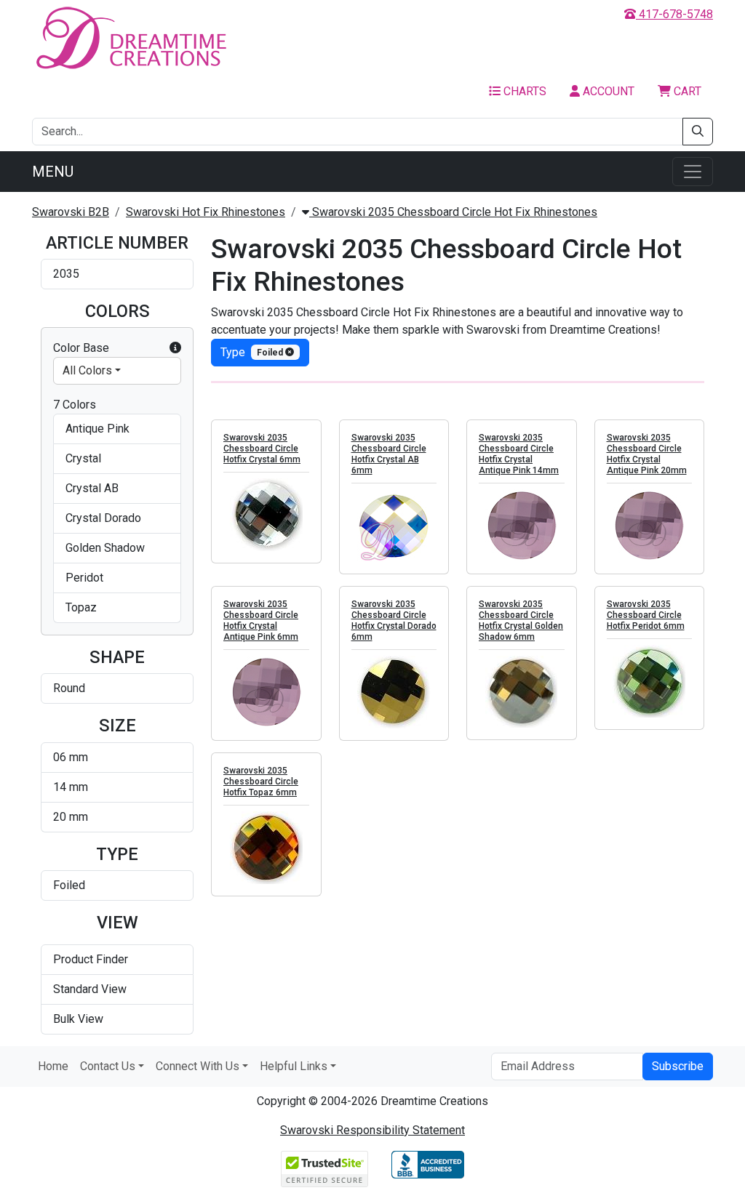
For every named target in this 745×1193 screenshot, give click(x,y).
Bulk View (78, 1019)
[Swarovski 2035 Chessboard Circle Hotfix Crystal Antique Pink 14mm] (522, 525)
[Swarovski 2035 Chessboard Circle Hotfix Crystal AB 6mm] (394, 525)
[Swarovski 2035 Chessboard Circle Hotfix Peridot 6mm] (650, 681)
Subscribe (678, 1066)
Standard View (90, 989)
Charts (523, 91)
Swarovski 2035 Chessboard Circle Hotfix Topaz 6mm (260, 782)
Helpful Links (293, 1066)
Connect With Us (197, 1066)
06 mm (70, 757)
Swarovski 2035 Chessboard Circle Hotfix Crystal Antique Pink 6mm (260, 620)
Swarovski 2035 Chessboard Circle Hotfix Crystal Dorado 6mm (394, 620)
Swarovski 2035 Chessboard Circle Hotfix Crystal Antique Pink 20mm (647, 454)
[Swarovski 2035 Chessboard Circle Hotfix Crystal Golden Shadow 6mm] (522, 692)
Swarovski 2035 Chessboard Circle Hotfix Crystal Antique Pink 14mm (519, 454)
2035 (66, 274)
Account (607, 91)
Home (53, 1066)
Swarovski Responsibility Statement (372, 1130)
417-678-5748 (674, 14)
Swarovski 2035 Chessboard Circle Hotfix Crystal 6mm (261, 449)
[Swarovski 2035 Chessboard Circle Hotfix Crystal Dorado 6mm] (394, 692)
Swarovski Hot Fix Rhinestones (205, 212)
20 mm (70, 817)
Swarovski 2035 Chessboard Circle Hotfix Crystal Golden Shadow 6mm (521, 620)
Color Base (81, 348)
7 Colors (74, 404)
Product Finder (90, 959)
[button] (175, 348)
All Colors (87, 370)
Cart (686, 91)
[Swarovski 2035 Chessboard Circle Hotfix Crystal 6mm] (266, 514)
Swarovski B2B (70, 212)
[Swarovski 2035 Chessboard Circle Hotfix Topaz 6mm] (266, 847)
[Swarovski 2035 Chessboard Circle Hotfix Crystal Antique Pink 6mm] (266, 692)
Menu (52, 171)
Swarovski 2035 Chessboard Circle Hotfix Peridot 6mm (646, 615)
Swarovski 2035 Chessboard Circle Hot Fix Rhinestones (453, 212)
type (252, 352)
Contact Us (107, 1066)
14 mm (70, 787)
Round (69, 688)
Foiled (69, 885)
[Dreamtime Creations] (130, 37)
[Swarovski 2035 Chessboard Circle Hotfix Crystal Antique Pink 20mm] (650, 525)
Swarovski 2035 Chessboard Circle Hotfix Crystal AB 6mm (388, 454)
